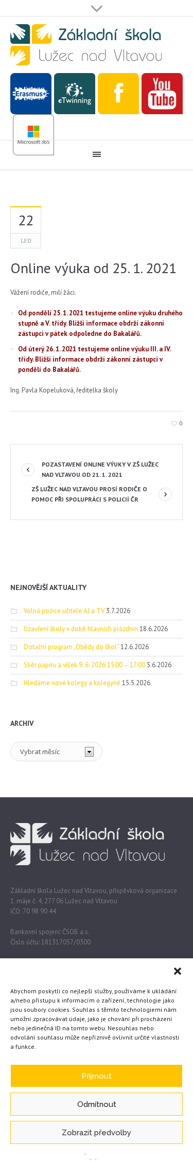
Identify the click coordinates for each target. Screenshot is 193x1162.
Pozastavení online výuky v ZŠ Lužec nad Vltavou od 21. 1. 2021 (100, 469)
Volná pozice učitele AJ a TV (64, 610)
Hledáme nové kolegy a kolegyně (72, 682)
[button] (177, 971)
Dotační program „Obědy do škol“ (71, 646)
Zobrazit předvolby (96, 1132)
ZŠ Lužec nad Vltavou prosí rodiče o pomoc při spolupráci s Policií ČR (89, 494)
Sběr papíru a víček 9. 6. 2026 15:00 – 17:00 (84, 664)
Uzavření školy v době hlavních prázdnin (81, 628)
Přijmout (96, 1076)
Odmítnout (96, 1104)
